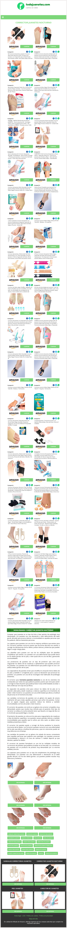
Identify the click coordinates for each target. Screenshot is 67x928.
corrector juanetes (31, 853)
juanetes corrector (27, 838)
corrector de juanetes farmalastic (43, 845)
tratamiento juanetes (13, 838)
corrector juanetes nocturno (49, 861)
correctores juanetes (27, 849)
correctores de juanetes (43, 841)
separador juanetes (32, 834)
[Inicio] (33, 8)
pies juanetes (17, 888)
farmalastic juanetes (41, 849)
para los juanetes (48, 838)
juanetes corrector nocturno (16, 853)
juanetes (41, 853)
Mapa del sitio (33, 919)
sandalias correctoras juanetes (16, 834)
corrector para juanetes (14, 841)
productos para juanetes (46, 834)
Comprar (26, 46)
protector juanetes (13, 845)
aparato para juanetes (29, 841)
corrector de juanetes (51, 853)
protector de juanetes (26, 845)
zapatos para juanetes (13, 849)
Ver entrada (20, 782)
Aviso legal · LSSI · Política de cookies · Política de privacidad (33, 916)
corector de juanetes (49, 888)
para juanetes (37, 838)
